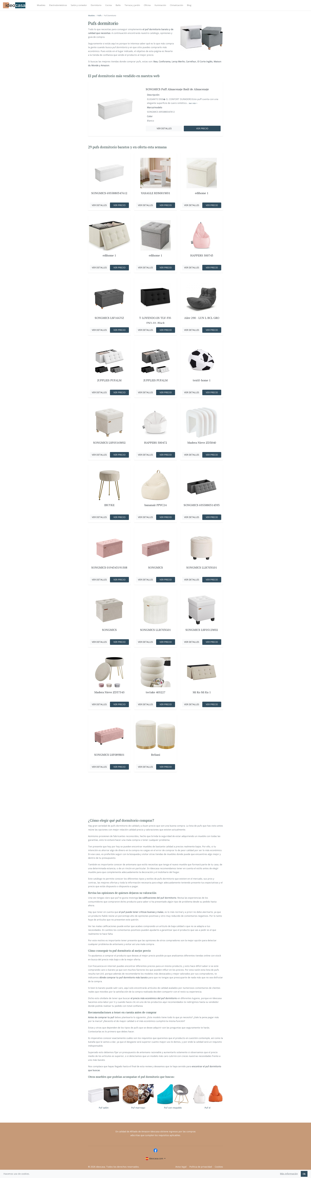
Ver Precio (119, 205)
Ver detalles (164, 128)
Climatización (176, 5)
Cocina (108, 5)
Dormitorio (96, 5)
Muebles (41, 5)
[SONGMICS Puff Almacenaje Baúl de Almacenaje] (115, 109)
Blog (189, 5)
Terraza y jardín (132, 5)
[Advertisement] (155, 798)
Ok (304, 1173)
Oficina (147, 5)
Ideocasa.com (156, 1158)
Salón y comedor (79, 5)
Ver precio (202, 128)
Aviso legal (180, 1166)
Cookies (219, 1166)
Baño (118, 5)
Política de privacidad (200, 1166)
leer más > (193, 103)
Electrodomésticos (58, 5)
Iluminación (160, 5)
